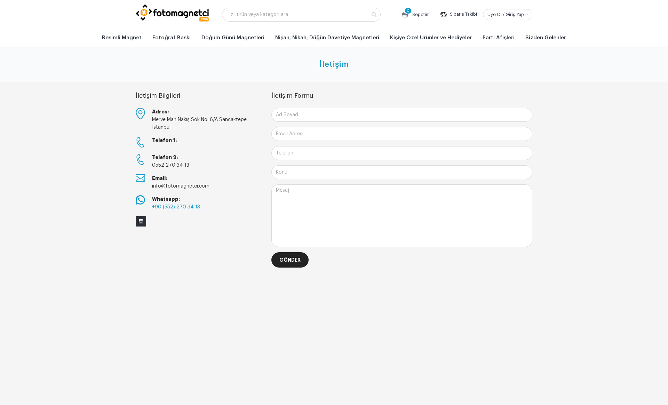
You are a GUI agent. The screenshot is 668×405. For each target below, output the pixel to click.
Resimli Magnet (122, 37)
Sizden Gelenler (545, 37)
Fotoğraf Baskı (171, 37)
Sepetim (418, 13)
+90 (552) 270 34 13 (176, 207)
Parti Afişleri (499, 37)
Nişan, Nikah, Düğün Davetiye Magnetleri (327, 37)
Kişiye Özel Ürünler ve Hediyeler (431, 37)
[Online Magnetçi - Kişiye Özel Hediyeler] (172, 13)
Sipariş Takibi (463, 14)
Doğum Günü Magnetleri (232, 37)
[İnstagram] (141, 221)
